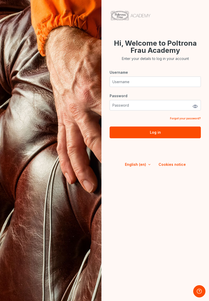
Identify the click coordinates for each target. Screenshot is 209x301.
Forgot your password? (185, 118)
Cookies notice (172, 164)
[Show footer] (199, 291)
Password (118, 96)
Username (119, 72)
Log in (155, 132)
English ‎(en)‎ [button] (136, 164)
